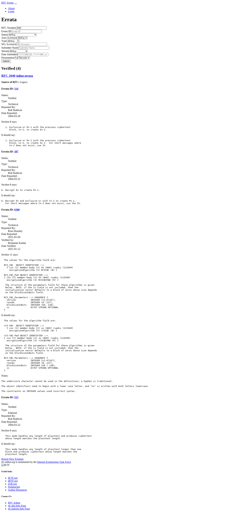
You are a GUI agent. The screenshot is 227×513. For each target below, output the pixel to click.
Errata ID (6, 31)
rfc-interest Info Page (19, 508)
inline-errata (24, 75)
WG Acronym (8, 44)
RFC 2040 (8, 75)
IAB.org (12, 483)
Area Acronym (9, 37)
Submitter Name (9, 47)
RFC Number (8, 27)
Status (4, 34)
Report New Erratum (12, 459)
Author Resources (17, 489)
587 (16, 151)
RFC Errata (7, 2)
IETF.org (13, 477)
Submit (6, 61)
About (11, 8)
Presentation (7, 57)
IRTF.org (13, 480)
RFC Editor (14, 502)
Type (4, 40)
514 (16, 88)
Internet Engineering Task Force (54, 462)
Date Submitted (9, 54)
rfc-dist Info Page (17, 505)
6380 (17, 209)
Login (11, 11)
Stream (5, 51)
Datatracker (14, 486)
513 (16, 397)
